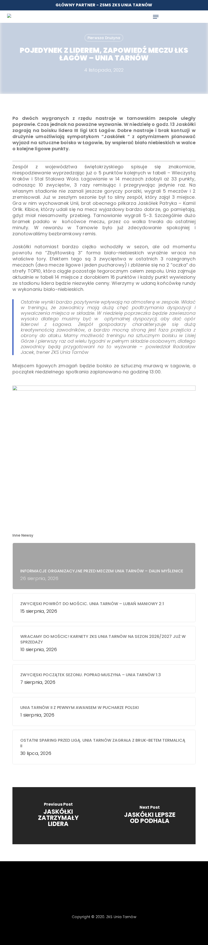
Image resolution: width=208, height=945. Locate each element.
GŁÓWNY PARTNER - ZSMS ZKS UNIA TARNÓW (104, 5)
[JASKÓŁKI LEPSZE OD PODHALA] (150, 815)
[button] (156, 16)
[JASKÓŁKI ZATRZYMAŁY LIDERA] (58, 815)
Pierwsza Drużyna (104, 37)
